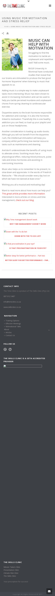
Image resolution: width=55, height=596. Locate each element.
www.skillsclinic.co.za (12, 307)
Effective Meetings (13, 323)
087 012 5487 (9, 296)
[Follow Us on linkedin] (10, 349)
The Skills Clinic (10, 576)
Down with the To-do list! (28, 236)
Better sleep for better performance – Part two (28, 260)
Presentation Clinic (11, 570)
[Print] (9, 33)
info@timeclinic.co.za (12, 302)
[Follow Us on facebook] (5, 349)
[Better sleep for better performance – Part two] (28, 255)
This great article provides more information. (23, 193)
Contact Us (10, 335)
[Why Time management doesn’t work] (28, 219)
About (6, 329)
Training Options (12, 320)
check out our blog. (25, 200)
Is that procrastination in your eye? (27, 248)
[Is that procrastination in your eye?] (28, 243)
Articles (9, 332)
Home (6, 26)
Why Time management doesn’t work (28, 224)
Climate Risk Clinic (11, 573)
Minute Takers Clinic (12, 567)
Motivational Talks (13, 326)
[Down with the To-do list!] (28, 231)
